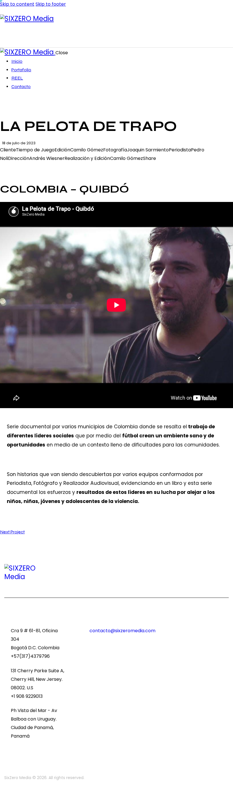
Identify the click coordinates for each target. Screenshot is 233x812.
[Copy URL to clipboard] (29, 167)
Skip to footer (51, 4)
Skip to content (17, 4)
